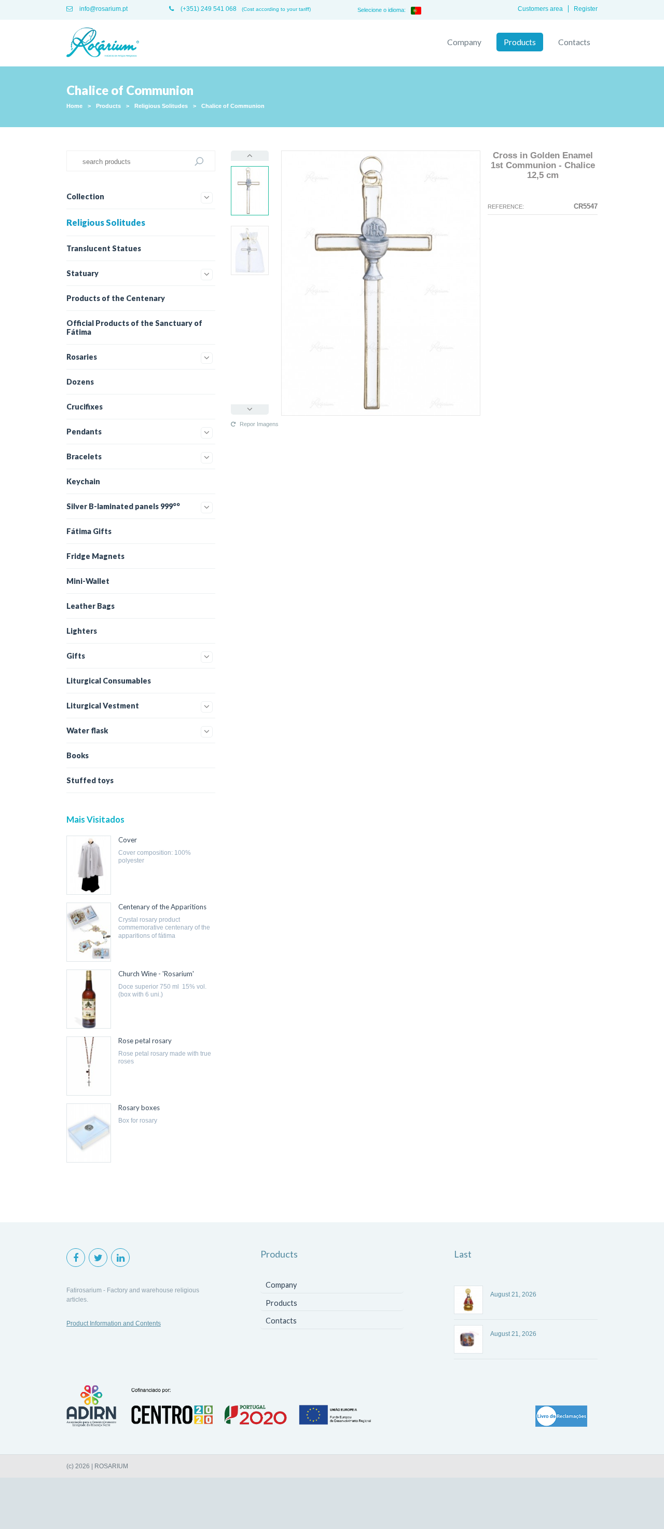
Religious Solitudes (161, 106)
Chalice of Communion (233, 106)
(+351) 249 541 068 (208, 8)
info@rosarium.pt (103, 8)
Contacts (574, 42)
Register (586, 8)
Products (520, 42)
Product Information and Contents (113, 1323)
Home (74, 106)
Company (464, 42)
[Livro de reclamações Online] (561, 1416)
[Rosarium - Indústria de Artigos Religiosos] (102, 43)
